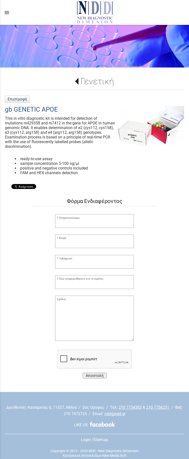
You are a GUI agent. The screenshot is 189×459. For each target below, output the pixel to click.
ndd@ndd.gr (115, 413)
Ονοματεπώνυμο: (69, 218)
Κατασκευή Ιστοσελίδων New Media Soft (94, 456)
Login (86, 439)
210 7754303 (130, 407)
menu (7, 13)
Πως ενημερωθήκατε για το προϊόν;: (81, 278)
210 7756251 (157, 407)
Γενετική (97, 81)
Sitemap (101, 439)
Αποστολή (95, 375)
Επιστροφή (17, 99)
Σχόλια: (61, 299)
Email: (63, 238)
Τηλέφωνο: (66, 258)
